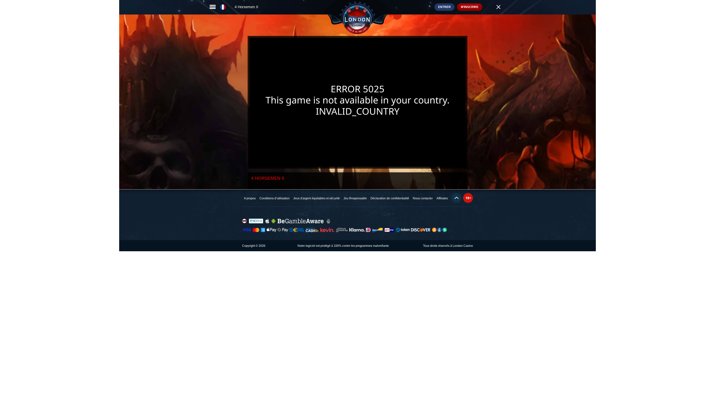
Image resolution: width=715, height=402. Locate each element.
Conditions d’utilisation (274, 198)
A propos (250, 198)
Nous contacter (423, 198)
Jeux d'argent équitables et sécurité (316, 198)
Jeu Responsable (355, 198)
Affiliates (442, 198)
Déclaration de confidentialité (390, 198)
